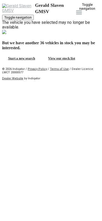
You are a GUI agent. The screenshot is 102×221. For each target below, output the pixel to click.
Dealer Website (12, 78)
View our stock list (61, 58)
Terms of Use (59, 69)
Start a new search (21, 58)
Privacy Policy (37, 69)
